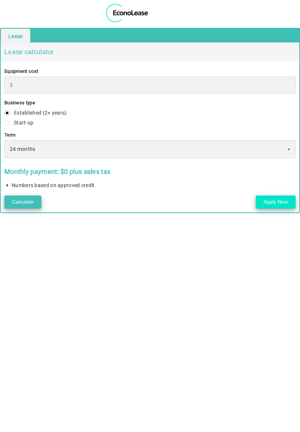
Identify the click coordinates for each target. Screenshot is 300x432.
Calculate (23, 202)
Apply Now (275, 202)
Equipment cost (21, 71)
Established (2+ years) (40, 113)
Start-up (23, 123)
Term (9, 135)
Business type (19, 102)
